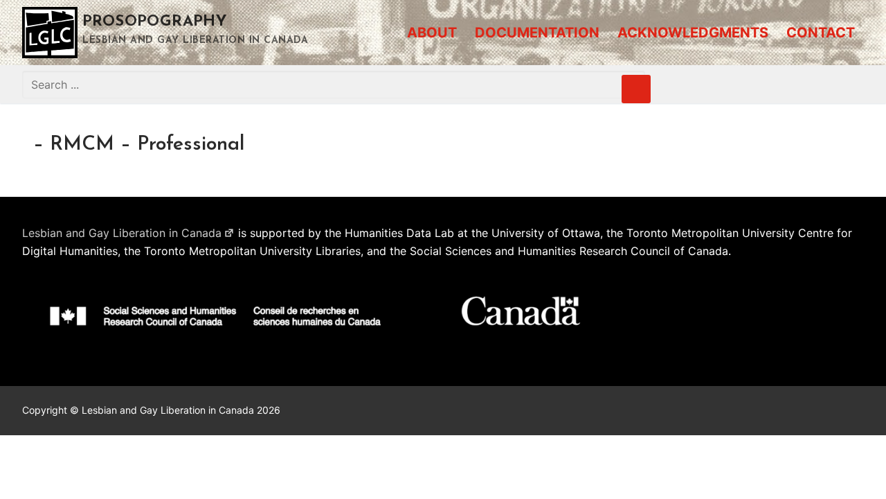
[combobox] (333, 84)
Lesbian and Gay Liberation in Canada (122, 233)
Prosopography (154, 22)
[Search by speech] (636, 89)
